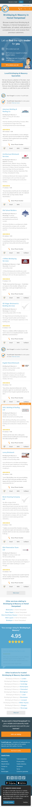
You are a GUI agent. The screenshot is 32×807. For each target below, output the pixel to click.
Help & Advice (5, 764)
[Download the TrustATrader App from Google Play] (10, 783)
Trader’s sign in (27, 5)
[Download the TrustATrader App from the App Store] (22, 783)
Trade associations (22, 759)
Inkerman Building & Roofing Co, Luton (14, 648)
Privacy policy (20, 761)
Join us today (16, 734)
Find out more (16, 103)
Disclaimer (20, 766)
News (2, 769)
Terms (18, 769)
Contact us (4, 766)
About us (3, 759)
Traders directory (21, 764)
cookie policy (6, 798)
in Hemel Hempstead (16, 610)
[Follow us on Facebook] (8, 777)
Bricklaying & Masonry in (16, 679)
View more (16, 593)
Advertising (4, 761)
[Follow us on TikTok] (23, 777)
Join (20, 2)
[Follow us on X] (12, 777)
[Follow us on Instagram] (16, 777)
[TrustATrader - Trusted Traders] (5, 8)
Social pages (4, 771)
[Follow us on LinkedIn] (20, 777)
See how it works (16, 750)
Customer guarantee (22, 771)
